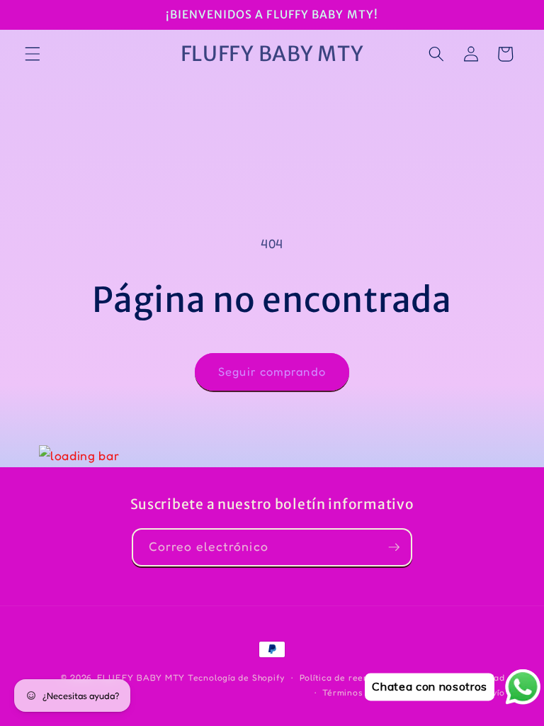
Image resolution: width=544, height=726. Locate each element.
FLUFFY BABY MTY (141, 677)
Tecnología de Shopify (236, 677)
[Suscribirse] (394, 547)
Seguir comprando (272, 371)
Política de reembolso (347, 677)
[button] (33, 54)
